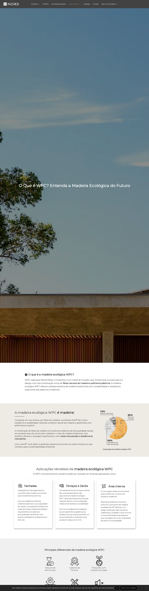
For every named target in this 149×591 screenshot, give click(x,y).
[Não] (146, 588)
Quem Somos (74, 4)
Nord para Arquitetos (58, 4)
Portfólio (46, 4)
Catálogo (87, 4)
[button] (39, 4)
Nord (24, 444)
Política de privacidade (128, 588)
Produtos (34, 4)
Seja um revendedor (108, 4)
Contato (96, 4)
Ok (117, 588)
